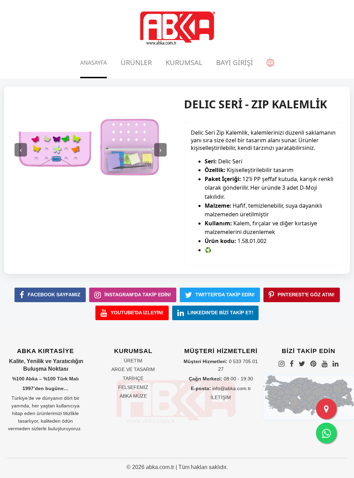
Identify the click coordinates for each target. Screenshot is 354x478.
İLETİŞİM (221, 397)
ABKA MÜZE (133, 396)
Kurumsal (184, 62)
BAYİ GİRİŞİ (234, 62)
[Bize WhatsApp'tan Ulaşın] (326, 433)
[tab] (93, 62)
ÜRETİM (133, 360)
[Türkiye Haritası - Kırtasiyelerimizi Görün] (326, 408)
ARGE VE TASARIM (133, 369)
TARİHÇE (133, 378)
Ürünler (136, 62)
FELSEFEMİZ (133, 387)
